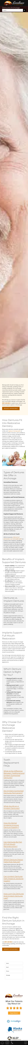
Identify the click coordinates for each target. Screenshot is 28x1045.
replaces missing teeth (14, 431)
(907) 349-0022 (6, 403)
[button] (11, 825)
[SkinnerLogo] (14, 1)
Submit (14, 984)
